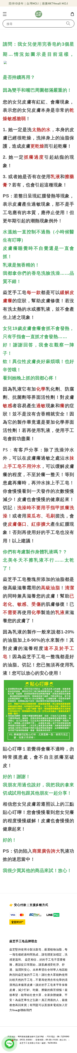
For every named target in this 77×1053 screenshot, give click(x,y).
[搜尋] (68, 23)
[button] (5, 14)
